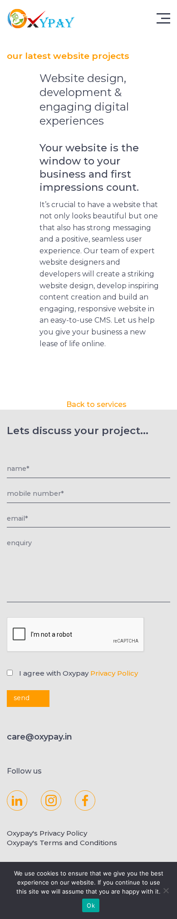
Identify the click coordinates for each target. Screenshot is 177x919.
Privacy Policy (114, 673)
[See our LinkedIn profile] (17, 800)
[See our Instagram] (51, 800)
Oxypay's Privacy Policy (47, 833)
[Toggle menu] (165, 17)
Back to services (96, 404)
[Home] (54, 18)
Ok (91, 905)
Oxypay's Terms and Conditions (62, 842)
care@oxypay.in (39, 737)
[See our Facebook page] (85, 800)
